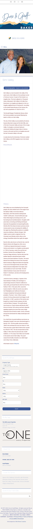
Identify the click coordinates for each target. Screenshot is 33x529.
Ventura (22, 481)
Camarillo (17, 477)
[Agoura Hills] (11, 371)
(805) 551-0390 (18, 38)
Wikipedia (16, 343)
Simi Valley (8, 481)
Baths (4, 393)
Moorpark (5, 479)
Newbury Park (11, 479)
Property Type (6, 362)
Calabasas (11, 477)
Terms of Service (28, 516)
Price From (5, 374)
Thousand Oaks (16, 481)
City (4, 368)
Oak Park (18, 479)
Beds (4, 387)
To (3, 381)
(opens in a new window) (16, 88)
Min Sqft (5, 399)
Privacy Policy (18, 516)
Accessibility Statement (17, 518)
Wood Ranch (10, 483)
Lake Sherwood (24, 477)
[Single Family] (11, 365)
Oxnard (22, 479)
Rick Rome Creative (21, 521)
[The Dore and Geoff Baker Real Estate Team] (16, 19)
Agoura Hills (6, 477)
